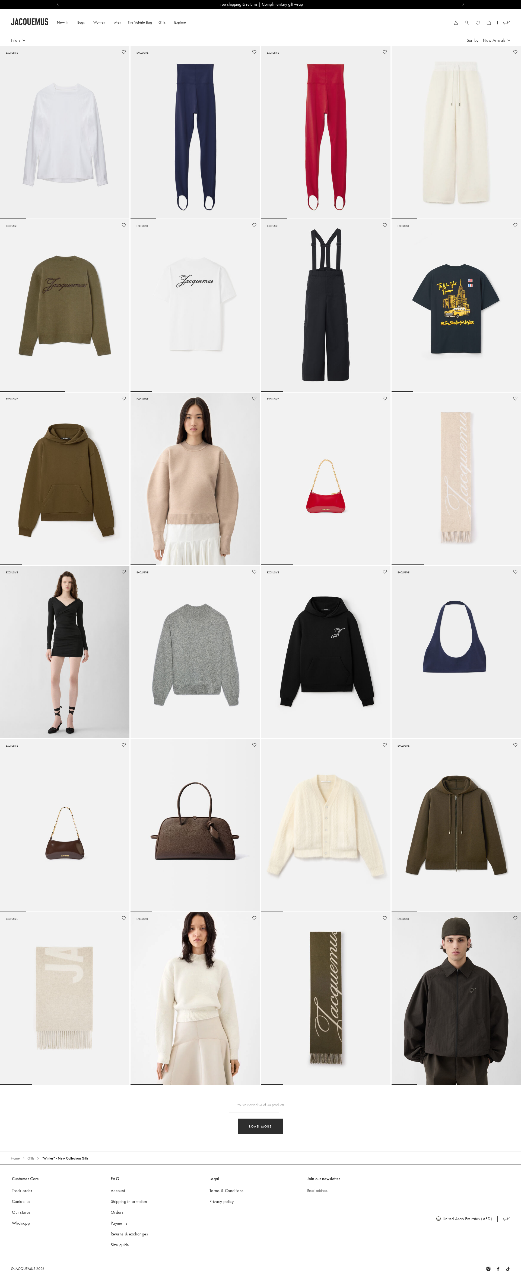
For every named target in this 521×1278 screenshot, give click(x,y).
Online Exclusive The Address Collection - (260, 4)
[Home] (29, 21)
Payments (119, 1223)
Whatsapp (21, 1223)
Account (118, 1190)
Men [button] (118, 22)
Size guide (120, 1245)
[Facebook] (498, 1268)
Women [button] (99, 22)
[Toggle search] (467, 22)
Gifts (30, 1158)
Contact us (21, 1201)
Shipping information (129, 1201)
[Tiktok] (508, 1268)
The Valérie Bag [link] (140, 22)
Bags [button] (81, 22)
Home (15, 1158)
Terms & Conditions (226, 1190)
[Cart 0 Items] (489, 22)
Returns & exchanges (129, 1234)
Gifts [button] (162, 22)
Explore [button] (180, 22)
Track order (22, 1190)
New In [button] (63, 22)
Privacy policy (221, 1201)
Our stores (21, 1212)
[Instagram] (488, 1268)
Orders (117, 1212)
